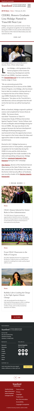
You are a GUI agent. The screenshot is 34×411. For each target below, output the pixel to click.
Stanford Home (9, 389)
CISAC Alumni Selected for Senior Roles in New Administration (17, 206)
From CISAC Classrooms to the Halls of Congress (17, 247)
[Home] (14, 5)
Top (19, 377)
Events (3, 357)
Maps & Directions (10, 391)
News (3, 355)
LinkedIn (23, 353)
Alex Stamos (6, 165)
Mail (19, 350)
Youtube (26, 350)
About (3, 359)
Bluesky (23, 350)
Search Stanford (9, 393)
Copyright (19, 394)
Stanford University (8, 1)
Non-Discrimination (22, 399)
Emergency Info (9, 395)
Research (4, 345)
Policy (3, 349)
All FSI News (5, 11)
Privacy (18, 392)
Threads (26, 353)
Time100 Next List (10, 78)
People (3, 351)
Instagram (19, 353)
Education (4, 347)
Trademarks (19, 397)
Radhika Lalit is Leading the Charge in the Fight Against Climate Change (17, 290)
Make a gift (28, 366)
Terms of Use (20, 389)
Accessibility (19, 402)
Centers (4, 353)
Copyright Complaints (22, 404)
